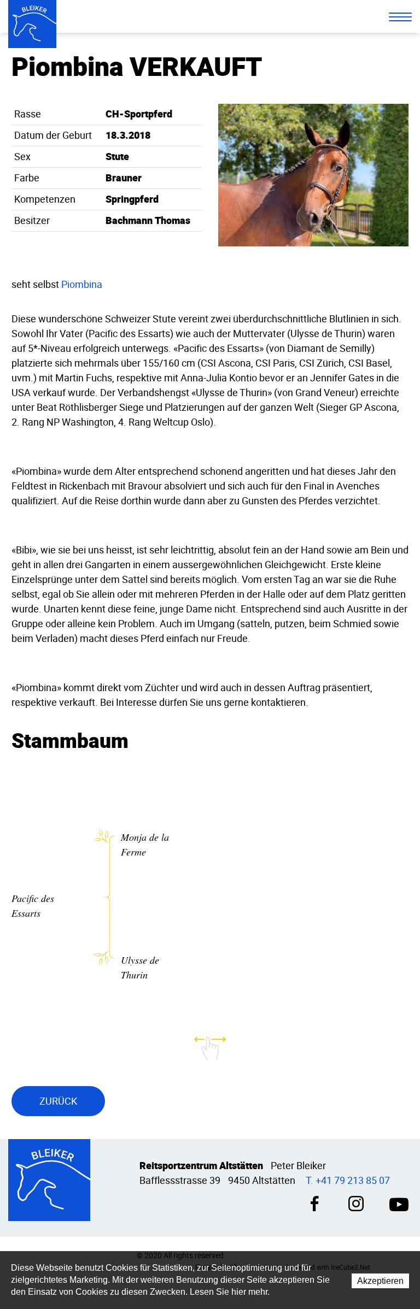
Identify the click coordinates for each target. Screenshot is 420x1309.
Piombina (81, 284)
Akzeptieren (380, 1281)
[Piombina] (313, 174)
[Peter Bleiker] (32, 24)
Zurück (58, 1101)
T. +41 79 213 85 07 (348, 1180)
